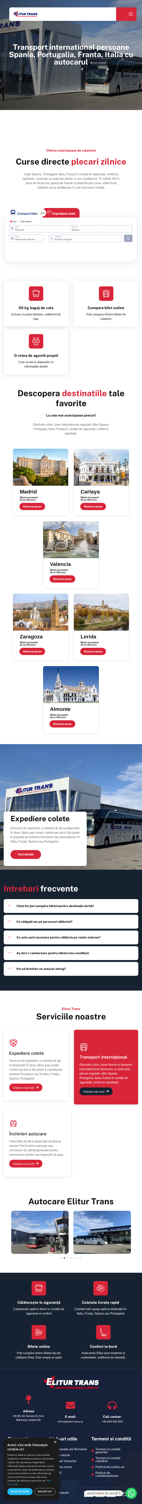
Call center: (112, 1417)
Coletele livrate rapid (100, 1302)
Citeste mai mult (23, 1087)
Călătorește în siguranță (38, 1302)
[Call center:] (112, 1405)
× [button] (55, 1442)
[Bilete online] (39, 1332)
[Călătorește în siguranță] (39, 1288)
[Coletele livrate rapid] (100, 1288)
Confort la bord (103, 1346)
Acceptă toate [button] (20, 1491)
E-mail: (70, 1417)
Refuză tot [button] (45, 1491)
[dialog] (31, 1469)
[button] (15, 1233)
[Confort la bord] (103, 1332)
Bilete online (39, 1346)
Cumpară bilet (27, 213)
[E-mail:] (70, 1405)
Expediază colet (64, 213)
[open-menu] (130, 14)
